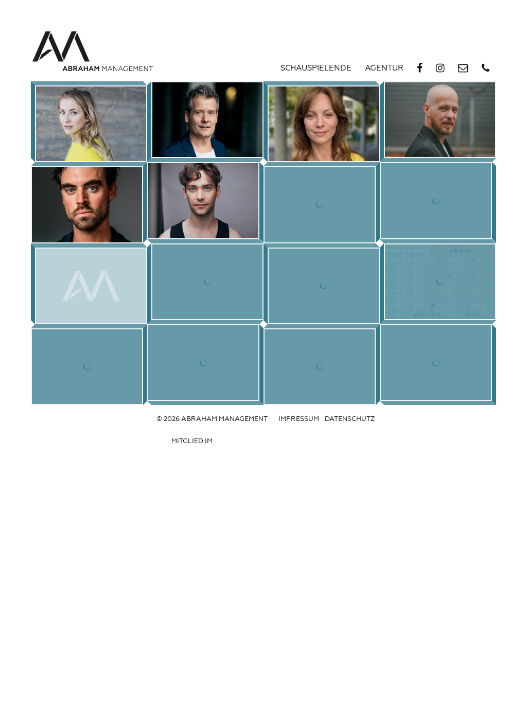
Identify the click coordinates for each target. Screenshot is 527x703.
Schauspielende (316, 68)
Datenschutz (350, 419)
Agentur (384, 68)
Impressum (298, 419)
